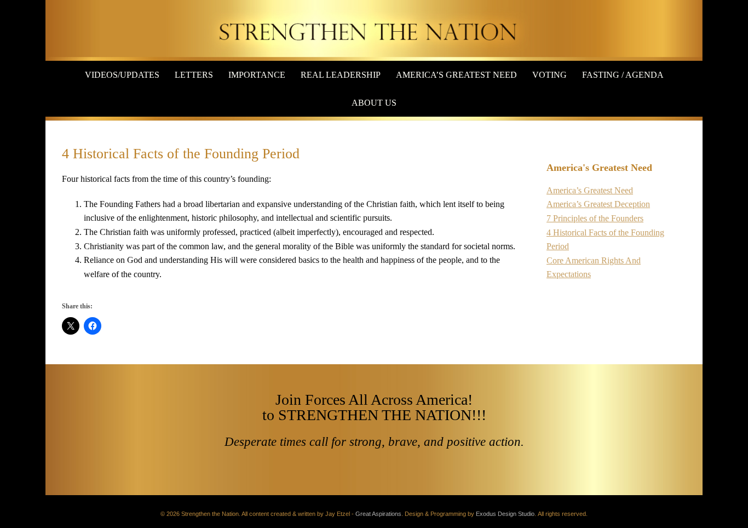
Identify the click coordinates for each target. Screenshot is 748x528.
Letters (194, 74)
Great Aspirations (378, 513)
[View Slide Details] (374, 30)
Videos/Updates (122, 74)
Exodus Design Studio (505, 513)
